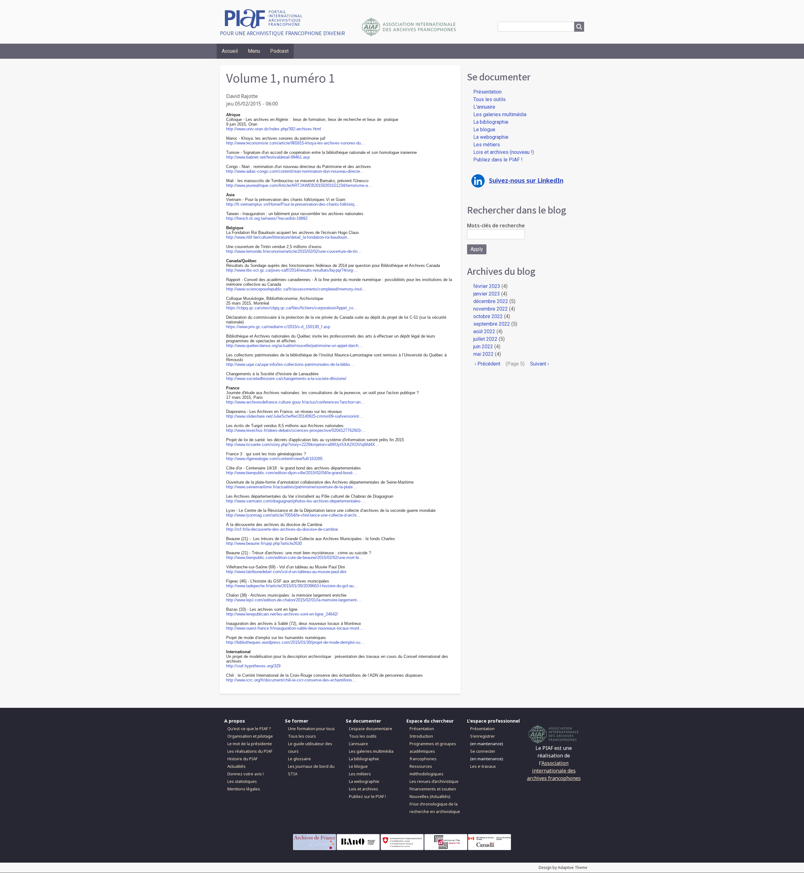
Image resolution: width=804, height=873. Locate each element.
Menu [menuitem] (254, 51)
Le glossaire (299, 759)
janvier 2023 (486, 294)
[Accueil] (266, 18)
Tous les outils (489, 99)
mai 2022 (483, 354)
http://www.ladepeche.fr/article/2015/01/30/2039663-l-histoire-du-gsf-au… (292, 585)
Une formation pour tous (311, 728)
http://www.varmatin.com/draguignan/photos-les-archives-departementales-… (296, 501)
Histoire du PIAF (242, 759)
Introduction (421, 736)
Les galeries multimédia (499, 114)
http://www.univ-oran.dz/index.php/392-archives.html (273, 129)
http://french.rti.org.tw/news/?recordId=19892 (266, 218)
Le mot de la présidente (249, 743)
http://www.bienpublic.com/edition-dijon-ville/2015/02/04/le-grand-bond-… (291, 472)
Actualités (236, 766)
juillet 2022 (485, 339)
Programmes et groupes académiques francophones (433, 751)
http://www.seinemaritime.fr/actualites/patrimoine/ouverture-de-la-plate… (291, 487)
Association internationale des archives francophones (554, 771)
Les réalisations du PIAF (249, 751)
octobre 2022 (488, 316)
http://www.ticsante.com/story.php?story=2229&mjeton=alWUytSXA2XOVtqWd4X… (302, 444)
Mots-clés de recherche (496, 225)
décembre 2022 (490, 301)
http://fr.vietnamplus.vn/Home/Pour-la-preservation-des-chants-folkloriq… (292, 204)
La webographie (490, 137)
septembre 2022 (491, 324)
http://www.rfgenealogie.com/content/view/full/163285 (274, 458)
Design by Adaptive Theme (563, 867)
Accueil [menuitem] (230, 51)
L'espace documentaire (370, 728)
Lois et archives (363, 789)
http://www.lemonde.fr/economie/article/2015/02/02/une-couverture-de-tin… (293, 251)
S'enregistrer (482, 736)
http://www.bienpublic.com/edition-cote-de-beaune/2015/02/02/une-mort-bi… (294, 557)
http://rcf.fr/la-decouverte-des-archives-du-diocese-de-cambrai (282, 529)
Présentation (487, 92)
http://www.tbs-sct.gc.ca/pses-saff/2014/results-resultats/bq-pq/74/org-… (292, 270)
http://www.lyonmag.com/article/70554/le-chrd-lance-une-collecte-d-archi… (293, 515)
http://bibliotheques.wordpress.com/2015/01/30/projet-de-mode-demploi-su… (295, 642)
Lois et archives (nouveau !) (503, 152)
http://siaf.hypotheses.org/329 (253, 666)
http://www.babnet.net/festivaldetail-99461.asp (268, 157)
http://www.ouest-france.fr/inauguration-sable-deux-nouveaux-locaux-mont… (294, 628)
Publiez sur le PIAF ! (367, 796)
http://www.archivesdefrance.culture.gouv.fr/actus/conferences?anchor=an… (295, 402)
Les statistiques (242, 781)
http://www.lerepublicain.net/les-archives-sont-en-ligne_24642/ (282, 614)
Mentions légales (243, 789)
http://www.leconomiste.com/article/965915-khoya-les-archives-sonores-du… (295, 143)
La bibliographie (490, 122)
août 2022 (484, 331)
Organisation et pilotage (250, 736)
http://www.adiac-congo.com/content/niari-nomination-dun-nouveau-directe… (295, 171)
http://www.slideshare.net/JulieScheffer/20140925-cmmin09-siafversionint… (294, 416)
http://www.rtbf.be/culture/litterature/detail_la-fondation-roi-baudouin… (288, 237)
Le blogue (484, 130)
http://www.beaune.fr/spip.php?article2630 (264, 543)
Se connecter (482, 751)
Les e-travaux (483, 766)
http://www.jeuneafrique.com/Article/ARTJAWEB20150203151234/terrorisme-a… (299, 185)
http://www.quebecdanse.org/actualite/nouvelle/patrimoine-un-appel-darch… (294, 345)
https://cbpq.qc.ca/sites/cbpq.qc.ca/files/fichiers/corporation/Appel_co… (291, 308)
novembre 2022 (490, 309)
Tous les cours (302, 736)
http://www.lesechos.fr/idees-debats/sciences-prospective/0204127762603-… (296, 430)
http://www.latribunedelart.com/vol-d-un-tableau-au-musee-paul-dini (286, 571)
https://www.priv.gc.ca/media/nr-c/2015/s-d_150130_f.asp (278, 326)
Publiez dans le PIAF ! (498, 160)
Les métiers (486, 145)
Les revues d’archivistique (434, 781)
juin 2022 (483, 347)
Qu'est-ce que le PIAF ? (249, 728)
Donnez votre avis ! (245, 774)
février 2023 (486, 286)
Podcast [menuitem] (279, 51)
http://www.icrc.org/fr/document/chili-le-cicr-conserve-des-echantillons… (291, 680)
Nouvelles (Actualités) (430, 796)
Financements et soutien (433, 789)
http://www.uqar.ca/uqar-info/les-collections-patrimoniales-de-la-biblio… (290, 364)
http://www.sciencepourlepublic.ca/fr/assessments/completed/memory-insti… (296, 289)
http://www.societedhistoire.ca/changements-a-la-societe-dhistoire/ (286, 378)
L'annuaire (484, 107)
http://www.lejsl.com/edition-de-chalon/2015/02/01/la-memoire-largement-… (294, 600)
